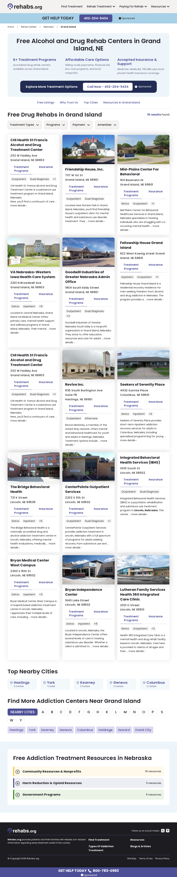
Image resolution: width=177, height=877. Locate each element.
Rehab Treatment (99, 6)
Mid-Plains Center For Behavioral (139, 172)
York (32, 730)
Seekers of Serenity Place (142, 384)
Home (11, 26)
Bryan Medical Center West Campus (29, 563)
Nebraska (49, 26)
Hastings (16, 730)
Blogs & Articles (140, 846)
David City (143, 730)
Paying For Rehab (131, 6)
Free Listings (45, 102)
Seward (124, 730)
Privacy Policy (162, 858)
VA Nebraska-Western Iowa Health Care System (32, 274)
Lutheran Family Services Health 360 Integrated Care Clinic (142, 594)
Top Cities (90, 102)
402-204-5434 (96, 18)
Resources (158, 6)
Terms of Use (145, 858)
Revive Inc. (74, 384)
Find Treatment (72, 6)
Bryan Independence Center (83, 592)
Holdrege (106, 730)
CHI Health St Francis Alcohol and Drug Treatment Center (29, 145)
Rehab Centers (28, 26)
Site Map (131, 858)
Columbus (85, 730)
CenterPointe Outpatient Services (87, 489)
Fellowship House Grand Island (141, 245)
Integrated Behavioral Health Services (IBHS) (140, 460)
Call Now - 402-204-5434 (107, 86)
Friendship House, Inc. (84, 169)
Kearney (47, 730)
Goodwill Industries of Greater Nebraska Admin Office (87, 277)
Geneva (65, 730)
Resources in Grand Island (121, 102)
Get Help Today (88, 870)
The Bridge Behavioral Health (30, 489)
